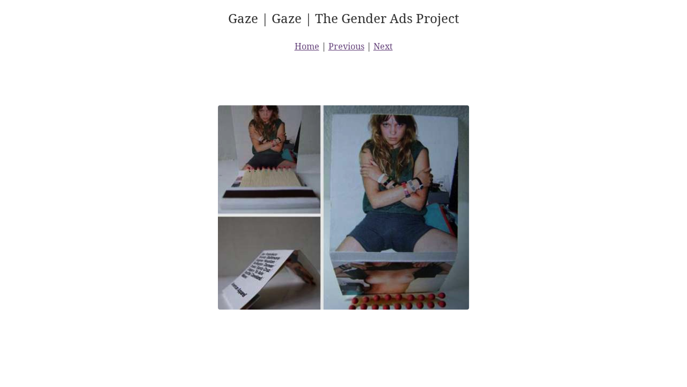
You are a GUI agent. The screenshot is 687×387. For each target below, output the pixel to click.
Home (307, 46)
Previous (346, 46)
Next (383, 46)
